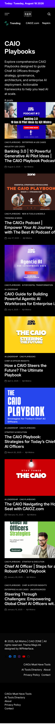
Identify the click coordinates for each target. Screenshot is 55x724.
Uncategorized (38, 589)
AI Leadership (11, 289)
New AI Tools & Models (33, 214)
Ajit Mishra (28, 167)
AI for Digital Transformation (37, 285)
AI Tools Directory (32, 669)
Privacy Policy (32, 674)
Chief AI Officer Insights (17, 361)
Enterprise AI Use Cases (34, 142)
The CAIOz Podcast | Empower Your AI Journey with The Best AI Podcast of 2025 (30, 229)
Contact (45, 674)
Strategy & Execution (16, 432)
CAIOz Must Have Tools (37, 664)
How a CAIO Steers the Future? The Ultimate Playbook (26, 370)
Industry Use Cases (15, 146)
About (47, 669)
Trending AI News (13, 218)
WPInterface (26, 648)
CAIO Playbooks (12, 142)
